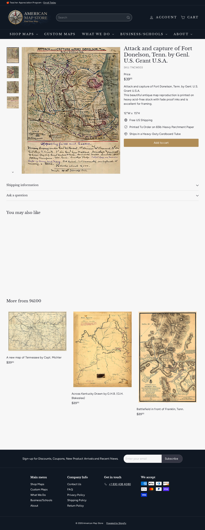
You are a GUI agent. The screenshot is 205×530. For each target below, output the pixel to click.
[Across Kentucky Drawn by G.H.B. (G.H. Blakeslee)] (103, 359)
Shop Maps (22, 34)
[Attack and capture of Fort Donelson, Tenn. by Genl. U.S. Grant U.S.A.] (21, 254)
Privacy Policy (76, 494)
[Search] (128, 17)
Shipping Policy (76, 500)
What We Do (97, 34)
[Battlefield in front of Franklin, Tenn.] (168, 364)
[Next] (12, 171)
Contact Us (74, 484)
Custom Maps (60, 34)
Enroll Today (49, 2)
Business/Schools (142, 34)
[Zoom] (71, 110)
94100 (35, 301)
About (182, 34)
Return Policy (75, 505)
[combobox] (94, 17)
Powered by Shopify (116, 523)
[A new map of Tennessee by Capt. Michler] (37, 339)
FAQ (70, 489)
